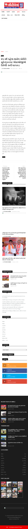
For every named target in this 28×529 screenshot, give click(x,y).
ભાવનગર (23, 11)
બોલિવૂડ (23, 15)
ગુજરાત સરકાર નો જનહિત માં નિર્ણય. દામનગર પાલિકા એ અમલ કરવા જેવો (14, 311)
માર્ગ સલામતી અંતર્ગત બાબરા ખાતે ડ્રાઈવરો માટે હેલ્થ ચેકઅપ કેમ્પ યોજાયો (13, 297)
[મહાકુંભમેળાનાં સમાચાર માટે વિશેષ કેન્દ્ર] (4, 444)
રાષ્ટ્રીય (13, 11)
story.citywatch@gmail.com (15, 517)
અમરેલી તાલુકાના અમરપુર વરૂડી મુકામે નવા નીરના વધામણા (13, 299)
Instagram (4, 18)
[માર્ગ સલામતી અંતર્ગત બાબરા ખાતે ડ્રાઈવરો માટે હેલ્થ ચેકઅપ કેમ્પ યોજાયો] (5, 278)
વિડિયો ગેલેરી (17, 15)
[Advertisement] (14, 35)
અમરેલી (8, 11)
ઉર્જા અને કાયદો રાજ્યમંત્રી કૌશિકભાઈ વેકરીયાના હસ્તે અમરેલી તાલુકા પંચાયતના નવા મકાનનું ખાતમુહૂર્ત (12, 308)
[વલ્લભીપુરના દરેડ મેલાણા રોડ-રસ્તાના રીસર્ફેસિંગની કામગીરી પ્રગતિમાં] (4, 438)
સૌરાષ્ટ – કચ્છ (10, 15)
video (3, 323)
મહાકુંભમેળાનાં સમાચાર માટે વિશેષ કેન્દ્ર (15, 442)
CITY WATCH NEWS (6, 68)
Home (3, 11)
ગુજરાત (18, 11)
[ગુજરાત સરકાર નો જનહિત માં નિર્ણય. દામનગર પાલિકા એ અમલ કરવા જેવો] (3, 491)
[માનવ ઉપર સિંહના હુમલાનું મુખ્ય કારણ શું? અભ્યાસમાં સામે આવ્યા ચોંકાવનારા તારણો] (9, 491)
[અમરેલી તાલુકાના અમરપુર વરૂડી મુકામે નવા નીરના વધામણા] (5, 285)
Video (3, 321)
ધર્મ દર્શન (3, 15)
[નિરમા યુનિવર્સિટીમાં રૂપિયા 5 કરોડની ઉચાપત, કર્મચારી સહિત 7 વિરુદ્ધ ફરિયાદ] (4, 431)
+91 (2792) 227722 (15, 519)
